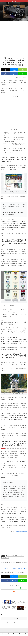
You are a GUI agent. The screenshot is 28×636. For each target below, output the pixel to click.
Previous (1, 11)
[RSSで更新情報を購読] (14, 591)
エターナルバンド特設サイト (21, 531)
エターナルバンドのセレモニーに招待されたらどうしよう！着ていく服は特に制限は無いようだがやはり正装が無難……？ (14, 150)
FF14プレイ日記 (14, 555)
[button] (25, 349)
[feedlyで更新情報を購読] (20, 588)
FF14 (8, 555)
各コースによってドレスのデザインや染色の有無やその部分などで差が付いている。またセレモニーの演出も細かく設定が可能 (14, 139)
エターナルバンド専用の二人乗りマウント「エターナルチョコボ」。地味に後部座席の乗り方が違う (14, 145)
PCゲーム (21, 555)
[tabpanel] (14, 11)
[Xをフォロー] (7, 588)
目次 (12, 129)
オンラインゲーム (6, 557)
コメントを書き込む (14, 618)
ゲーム (4, 555)
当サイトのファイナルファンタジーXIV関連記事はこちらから (14, 568)
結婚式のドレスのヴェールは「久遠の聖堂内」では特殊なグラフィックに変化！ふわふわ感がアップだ (14, 134)
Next (27, 11)
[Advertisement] (14, 40)
